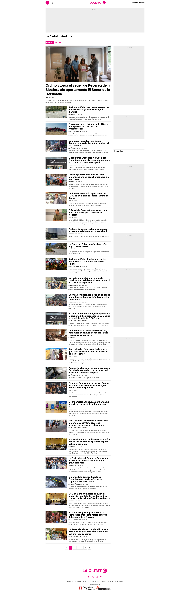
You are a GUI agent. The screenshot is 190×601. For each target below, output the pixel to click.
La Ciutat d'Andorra (59, 36)
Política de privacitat (80, 581)
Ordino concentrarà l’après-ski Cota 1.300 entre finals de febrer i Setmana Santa (88, 195)
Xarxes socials (118, 581)
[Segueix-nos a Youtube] (101, 577)
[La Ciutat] (98, 2)
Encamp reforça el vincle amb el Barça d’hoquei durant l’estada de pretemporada (88, 126)
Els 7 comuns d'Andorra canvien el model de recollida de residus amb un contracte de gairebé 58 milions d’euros (89, 496)
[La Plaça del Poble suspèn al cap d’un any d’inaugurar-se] (56, 249)
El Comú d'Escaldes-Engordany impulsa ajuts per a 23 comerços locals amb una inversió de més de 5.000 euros (89, 315)
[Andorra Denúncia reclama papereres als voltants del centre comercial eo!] (56, 234)
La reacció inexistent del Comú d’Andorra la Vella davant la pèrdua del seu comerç (88, 143)
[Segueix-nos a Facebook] (89, 577)
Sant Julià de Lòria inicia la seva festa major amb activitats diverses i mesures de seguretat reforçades (88, 422)
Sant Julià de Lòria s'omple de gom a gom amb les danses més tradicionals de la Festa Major (88, 351)
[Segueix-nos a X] (93, 577)
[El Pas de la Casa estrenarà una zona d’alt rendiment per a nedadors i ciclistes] (56, 215)
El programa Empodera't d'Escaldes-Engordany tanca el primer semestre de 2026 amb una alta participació (89, 160)
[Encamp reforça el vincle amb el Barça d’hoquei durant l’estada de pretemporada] (56, 129)
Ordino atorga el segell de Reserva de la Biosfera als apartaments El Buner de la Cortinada (78, 89)
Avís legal (70, 581)
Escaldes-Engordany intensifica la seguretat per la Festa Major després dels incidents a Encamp (87, 514)
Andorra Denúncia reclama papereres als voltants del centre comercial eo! (87, 230)
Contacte (110, 581)
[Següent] (89, 547)
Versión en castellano (138, 2)
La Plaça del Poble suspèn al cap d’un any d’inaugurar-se (87, 245)
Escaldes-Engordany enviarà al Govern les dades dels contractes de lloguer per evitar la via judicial (88, 385)
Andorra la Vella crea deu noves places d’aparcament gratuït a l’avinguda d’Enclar (88, 109)
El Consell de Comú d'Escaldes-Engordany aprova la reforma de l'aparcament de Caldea (85, 479)
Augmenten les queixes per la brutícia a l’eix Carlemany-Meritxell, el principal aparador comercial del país (89, 370)
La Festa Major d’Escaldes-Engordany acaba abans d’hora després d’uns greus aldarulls (88, 460)
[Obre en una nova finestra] (87, 588)
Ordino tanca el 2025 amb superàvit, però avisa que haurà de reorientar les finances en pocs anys (88, 332)
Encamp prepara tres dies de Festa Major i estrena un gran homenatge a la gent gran (88, 176)
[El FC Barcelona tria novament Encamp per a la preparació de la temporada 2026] (56, 407)
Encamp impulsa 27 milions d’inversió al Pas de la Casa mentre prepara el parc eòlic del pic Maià (89, 441)
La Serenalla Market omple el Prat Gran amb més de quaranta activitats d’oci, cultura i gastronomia (88, 531)
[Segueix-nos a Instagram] (97, 577)
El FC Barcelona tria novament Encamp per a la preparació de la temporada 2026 (88, 404)
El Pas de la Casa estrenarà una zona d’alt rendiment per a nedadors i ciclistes (87, 212)
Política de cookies (93, 581)
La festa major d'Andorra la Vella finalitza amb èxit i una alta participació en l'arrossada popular (89, 280)
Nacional (58, 42)
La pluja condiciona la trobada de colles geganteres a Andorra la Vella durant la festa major (89, 297)
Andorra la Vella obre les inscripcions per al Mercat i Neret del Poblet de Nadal (87, 261)
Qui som (103, 581)
